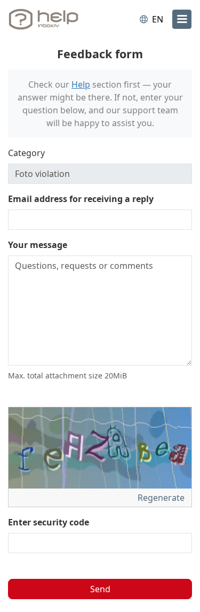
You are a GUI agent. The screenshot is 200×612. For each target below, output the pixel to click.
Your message (37, 245)
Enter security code (48, 522)
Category (26, 153)
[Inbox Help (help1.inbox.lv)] (52, 19)
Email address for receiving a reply (81, 199)
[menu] (181, 19)
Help (80, 84)
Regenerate (162, 497)
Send (100, 589)
